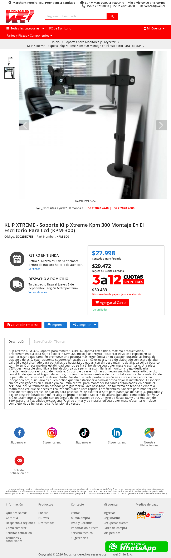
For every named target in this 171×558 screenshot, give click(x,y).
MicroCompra (80, 517)
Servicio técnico (82, 532)
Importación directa (84, 527)
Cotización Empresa (24, 325)
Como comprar (16, 527)
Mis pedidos (112, 532)
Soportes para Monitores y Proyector (90, 42)
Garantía (12, 517)
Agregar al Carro (113, 302)
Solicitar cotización (19, 532)
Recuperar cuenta (115, 522)
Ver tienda (34, 268)
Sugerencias (79, 537)
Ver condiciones (38, 292)
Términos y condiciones (14, 539)
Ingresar (109, 512)
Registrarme (112, 517)
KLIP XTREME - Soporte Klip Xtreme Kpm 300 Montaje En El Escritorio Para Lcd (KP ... (85, 46)
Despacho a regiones (20, 522)
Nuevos (43, 517)
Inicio (55, 42)
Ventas (75, 512)
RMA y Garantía (82, 522)
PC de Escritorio (60, 28)
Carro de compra (115, 527)
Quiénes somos (16, 512)
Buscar (43, 512)
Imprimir (58, 325)
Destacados (46, 522)
